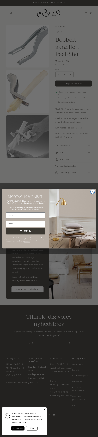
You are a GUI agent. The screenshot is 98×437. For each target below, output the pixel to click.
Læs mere (22, 422)
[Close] (45, 409)
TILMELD (25, 231)
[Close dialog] (92, 192)
